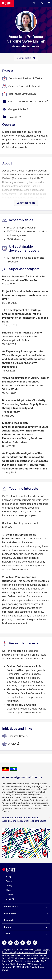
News (8, 877)
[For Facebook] (4, 942)
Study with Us (11, 907)
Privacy (46, 949)
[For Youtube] (28, 942)
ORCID (12, 743)
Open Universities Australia (27, 961)
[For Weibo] (35, 942)
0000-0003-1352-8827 (31, 101)
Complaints (40, 952)
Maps (8, 890)
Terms (38, 949)
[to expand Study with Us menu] (46, 907)
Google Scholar (17, 109)
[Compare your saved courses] (35, 3)
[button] (42, 3)
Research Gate (16, 736)
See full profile (24, 58)
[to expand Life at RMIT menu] (46, 913)
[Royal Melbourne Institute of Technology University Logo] (7, 3)
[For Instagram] (16, 942)
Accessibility (9, 952)
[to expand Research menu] (46, 920)
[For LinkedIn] (22, 942)
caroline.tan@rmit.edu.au (22, 93)
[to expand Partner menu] (46, 927)
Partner (8, 927)
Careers (9, 894)
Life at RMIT (10, 913)
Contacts (10, 899)
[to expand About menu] (46, 934)
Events (9, 881)
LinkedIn (13, 117)
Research (9, 920)
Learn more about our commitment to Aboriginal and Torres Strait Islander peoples (24, 819)
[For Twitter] (10, 942)
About (7, 933)
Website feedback (25, 952)
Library (9, 885)
